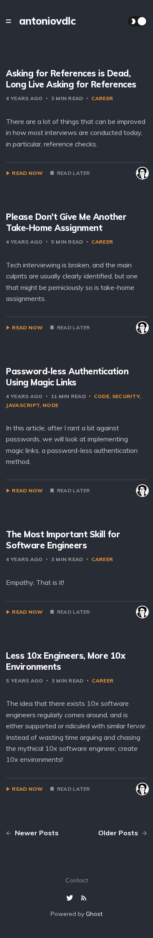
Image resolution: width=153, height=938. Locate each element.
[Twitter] (71, 898)
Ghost (94, 914)
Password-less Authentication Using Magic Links (67, 377)
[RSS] (84, 898)
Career (102, 98)
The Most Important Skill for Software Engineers (63, 539)
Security (125, 396)
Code (101, 396)
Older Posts (119, 832)
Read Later (73, 173)
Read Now (27, 173)
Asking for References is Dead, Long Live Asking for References (71, 79)
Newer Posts (36, 832)
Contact (76, 880)
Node (50, 405)
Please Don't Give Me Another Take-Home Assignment (66, 222)
